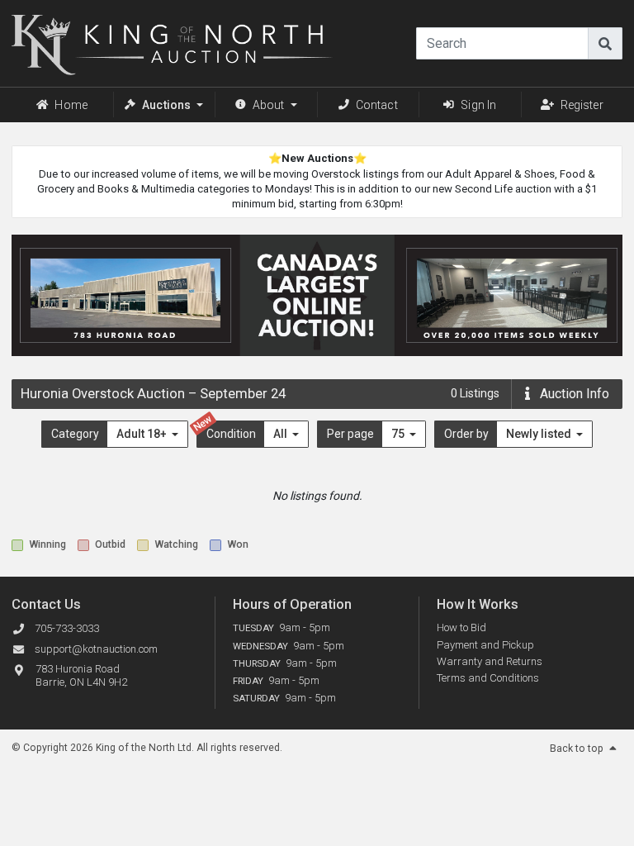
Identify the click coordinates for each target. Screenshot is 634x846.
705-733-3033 (67, 628)
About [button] (269, 105)
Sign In (478, 105)
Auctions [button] (166, 105)
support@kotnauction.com (96, 649)
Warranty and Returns (489, 661)
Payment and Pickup (485, 645)
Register (582, 105)
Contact (377, 105)
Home (71, 105)
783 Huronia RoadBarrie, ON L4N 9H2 (81, 676)
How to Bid (461, 627)
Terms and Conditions (488, 678)
